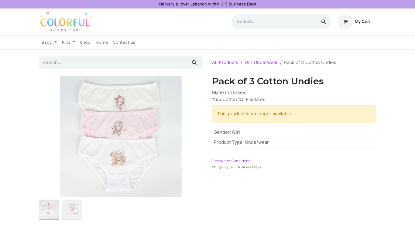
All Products (225, 62)
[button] (51, 136)
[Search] (323, 21)
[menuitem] (49, 42)
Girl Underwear (261, 62)
